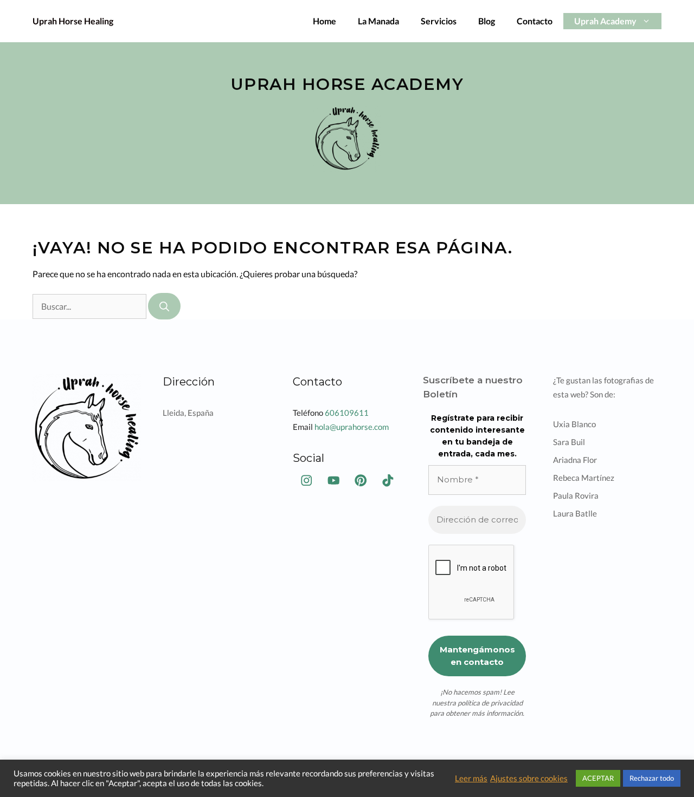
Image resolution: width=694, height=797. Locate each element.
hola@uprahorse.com (351, 427)
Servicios (439, 21)
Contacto (534, 21)
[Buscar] (164, 306)
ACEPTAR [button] (598, 778)
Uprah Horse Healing (73, 21)
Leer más (471, 778)
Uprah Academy (605, 21)
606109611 (347, 412)
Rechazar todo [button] (651, 778)
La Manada (378, 21)
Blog (486, 21)
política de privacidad (490, 702)
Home (324, 21)
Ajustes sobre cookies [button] (529, 778)
